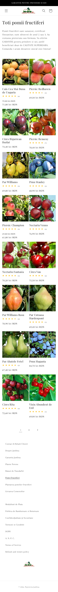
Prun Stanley (37, 182)
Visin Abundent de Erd (40, 406)
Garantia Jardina (13, 457)
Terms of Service (13, 545)
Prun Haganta (37, 361)
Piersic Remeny (38, 139)
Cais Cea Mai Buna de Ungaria (13, 90)
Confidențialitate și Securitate (19, 518)
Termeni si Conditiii (14, 524)
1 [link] (20, 430)
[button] (6, 10)
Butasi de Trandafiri (14, 471)
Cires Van (35, 272)
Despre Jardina (12, 450)
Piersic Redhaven (39, 89)
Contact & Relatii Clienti (16, 444)
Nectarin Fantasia (13, 272)
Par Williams (10, 182)
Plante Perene (11, 464)
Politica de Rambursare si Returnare (22, 511)
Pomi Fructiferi (12, 478)
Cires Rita (8, 404)
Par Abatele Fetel (12, 361)
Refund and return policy (17, 552)
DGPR (8, 531)
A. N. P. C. (10, 538)
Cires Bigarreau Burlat (12, 140)
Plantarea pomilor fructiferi (18, 484)
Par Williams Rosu (13, 315)
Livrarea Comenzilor (15, 491)
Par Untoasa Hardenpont (36, 316)
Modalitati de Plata (14, 504)
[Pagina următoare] (37, 429)
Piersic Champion (13, 225)
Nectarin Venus (38, 225)
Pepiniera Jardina (32, 587)
